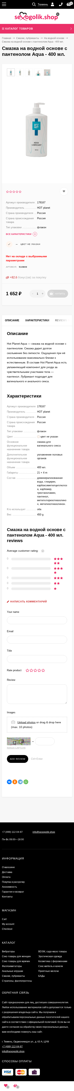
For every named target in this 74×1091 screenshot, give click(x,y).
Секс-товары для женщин (16, 956)
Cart (4, 919)
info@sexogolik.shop (44, 832)
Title (9, 650)
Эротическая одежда (50, 956)
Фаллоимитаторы (12, 966)
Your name (13, 611)
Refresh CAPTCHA (16, 748)
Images (11, 712)
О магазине (8, 867)
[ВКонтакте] (9, 782)
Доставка (7, 872)
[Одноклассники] (14, 782)
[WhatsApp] (25, 782)
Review (11, 679)
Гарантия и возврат (13, 891)
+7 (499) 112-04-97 (12, 832)
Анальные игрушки (12, 971)
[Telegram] (20, 782)
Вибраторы (8, 951)
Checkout (7, 929)
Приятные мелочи (48, 971)
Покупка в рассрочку (13, 882)
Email (10, 631)
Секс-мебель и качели (50, 966)
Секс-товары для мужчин (16, 961)
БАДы (41, 976)
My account (8, 924)
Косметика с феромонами (52, 961)
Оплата (6, 877)
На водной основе (54, 38)
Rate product (14, 670)
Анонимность (9, 886)
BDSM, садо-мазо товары (52, 951)
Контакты (7, 896)
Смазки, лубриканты (27, 38)
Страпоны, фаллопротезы (17, 981)
